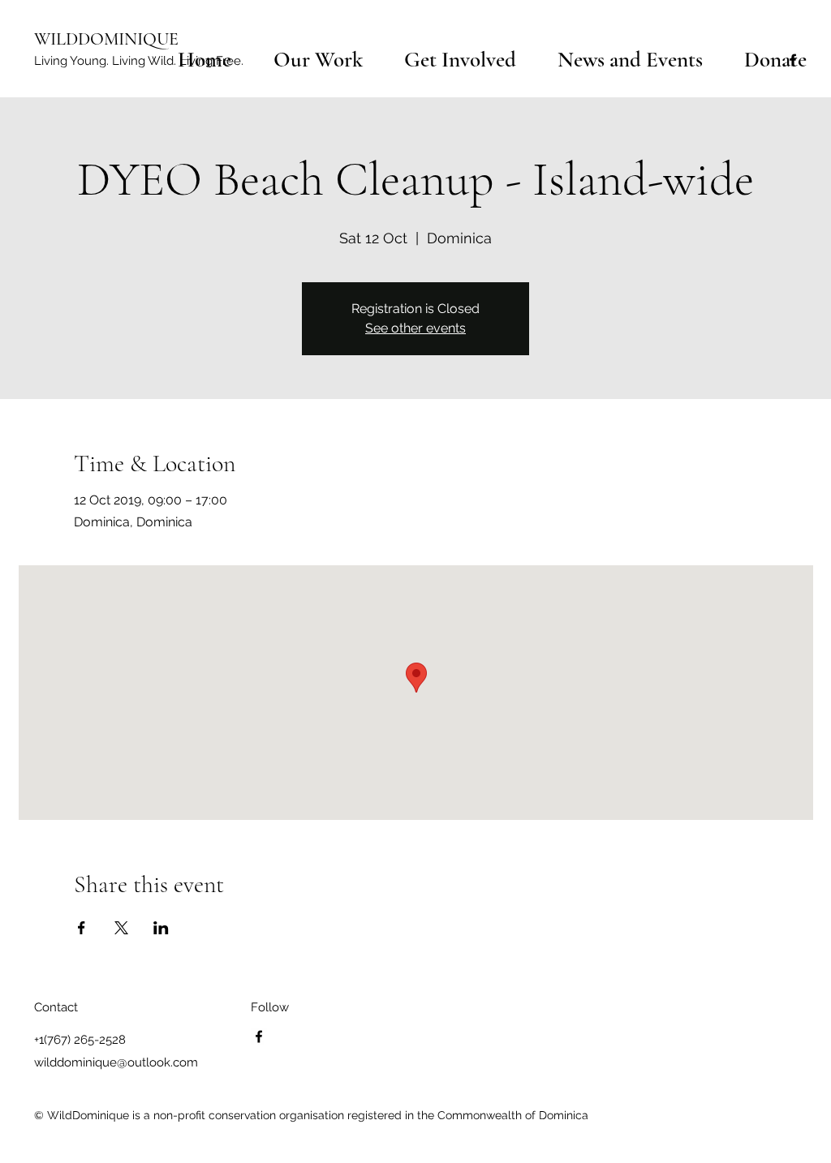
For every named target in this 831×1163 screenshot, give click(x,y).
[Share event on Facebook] (81, 927)
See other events (415, 328)
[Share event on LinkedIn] (161, 927)
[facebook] (259, 1036)
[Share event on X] (121, 927)
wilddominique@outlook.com (116, 1062)
